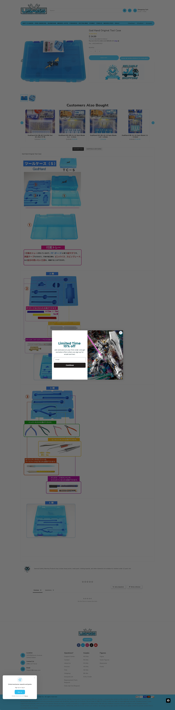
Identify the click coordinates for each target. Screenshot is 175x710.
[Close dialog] (120, 332)
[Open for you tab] (168, 700)
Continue (70, 365)
